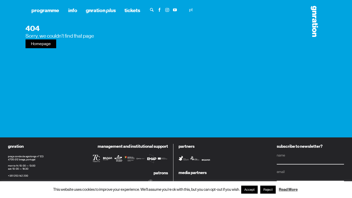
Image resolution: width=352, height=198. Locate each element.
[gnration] (312, 21)
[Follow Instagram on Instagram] (167, 9)
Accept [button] (249, 190)
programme (45, 10)
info (72, 10)
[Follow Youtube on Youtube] (175, 9)
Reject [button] (268, 190)
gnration (101, 10)
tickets (132, 10)
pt (191, 9)
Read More (288, 189)
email (281, 172)
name (281, 155)
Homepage (41, 43)
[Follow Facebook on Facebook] (159, 9)
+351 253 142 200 (18, 175)
